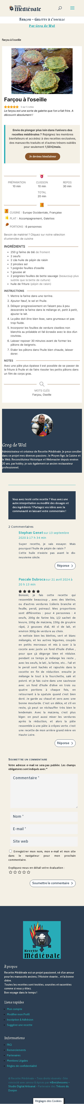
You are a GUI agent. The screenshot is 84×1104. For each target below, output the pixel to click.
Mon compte (14, 1009)
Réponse (63, 565)
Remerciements (16, 1050)
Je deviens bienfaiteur (42, 156)
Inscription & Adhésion (20, 1019)
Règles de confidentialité (22, 1065)
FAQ (9, 1044)
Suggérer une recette (19, 1025)
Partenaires (14, 1055)
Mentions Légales (17, 1060)
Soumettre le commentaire (50, 883)
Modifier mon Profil (18, 1014)
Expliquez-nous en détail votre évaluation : (36, 868)
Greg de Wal (45, 26)
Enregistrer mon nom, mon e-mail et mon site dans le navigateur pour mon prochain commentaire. (42, 856)
